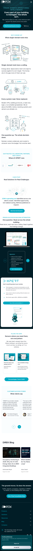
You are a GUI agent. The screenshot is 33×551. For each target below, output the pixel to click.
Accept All (16, 547)
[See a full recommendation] (16, 301)
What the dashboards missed (12, 26)
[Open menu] (31, 2)
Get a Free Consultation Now (16, 496)
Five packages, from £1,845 (16, 379)
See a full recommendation (16, 303)
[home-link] (6, 2)
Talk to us (26, 26)
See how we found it (16, 211)
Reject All (16, 543)
